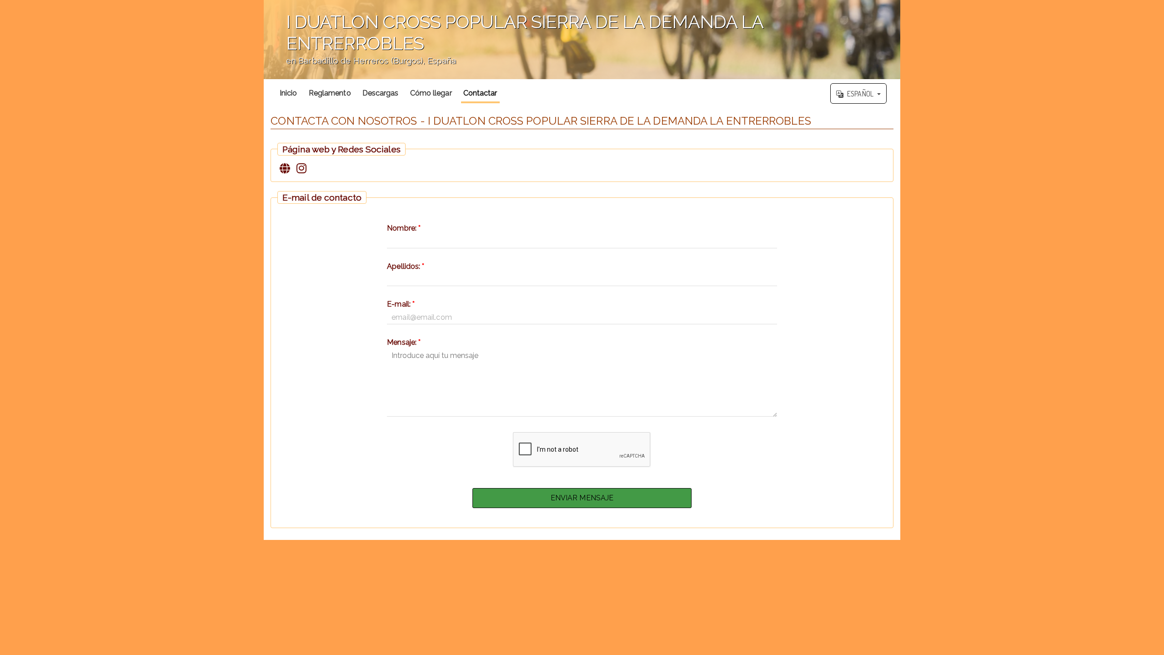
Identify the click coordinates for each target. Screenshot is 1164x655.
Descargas (380, 93)
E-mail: (401, 304)
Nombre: (404, 228)
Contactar (480, 93)
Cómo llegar (431, 93)
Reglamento (330, 93)
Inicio (288, 93)
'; (513, 45)
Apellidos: (405, 266)
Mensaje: (404, 342)
